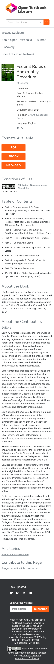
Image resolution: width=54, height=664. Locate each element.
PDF (13, 148)
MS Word (13, 165)
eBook (13, 156)
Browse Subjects (13, 32)
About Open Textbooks (17, 40)
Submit (41, 40)
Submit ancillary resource (15, 554)
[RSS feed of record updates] (21, 128)
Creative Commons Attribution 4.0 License (28, 657)
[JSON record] (18, 128)
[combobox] (23, 22)
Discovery (8, 47)
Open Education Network (18, 54)
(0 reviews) (22, 83)
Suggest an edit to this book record (20, 568)
